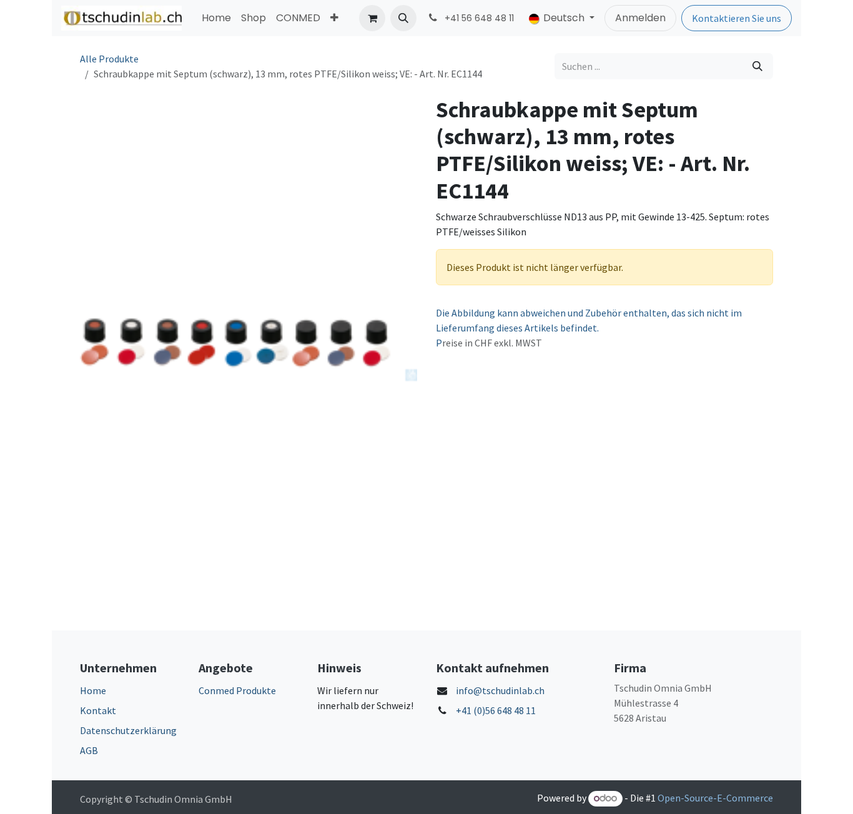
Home (93, 690)
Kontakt (98, 710)
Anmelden (640, 18)
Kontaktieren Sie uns (736, 18)
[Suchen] (757, 66)
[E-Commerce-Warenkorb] (372, 18)
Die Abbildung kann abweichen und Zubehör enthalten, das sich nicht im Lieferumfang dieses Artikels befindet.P (589, 327)
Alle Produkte (109, 58)
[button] (403, 18)
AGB (89, 750)
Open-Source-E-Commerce (715, 798)
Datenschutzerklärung (128, 730)
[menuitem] (216, 18)
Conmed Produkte (237, 690)
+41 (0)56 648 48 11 (496, 710)
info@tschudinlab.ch (500, 690)
